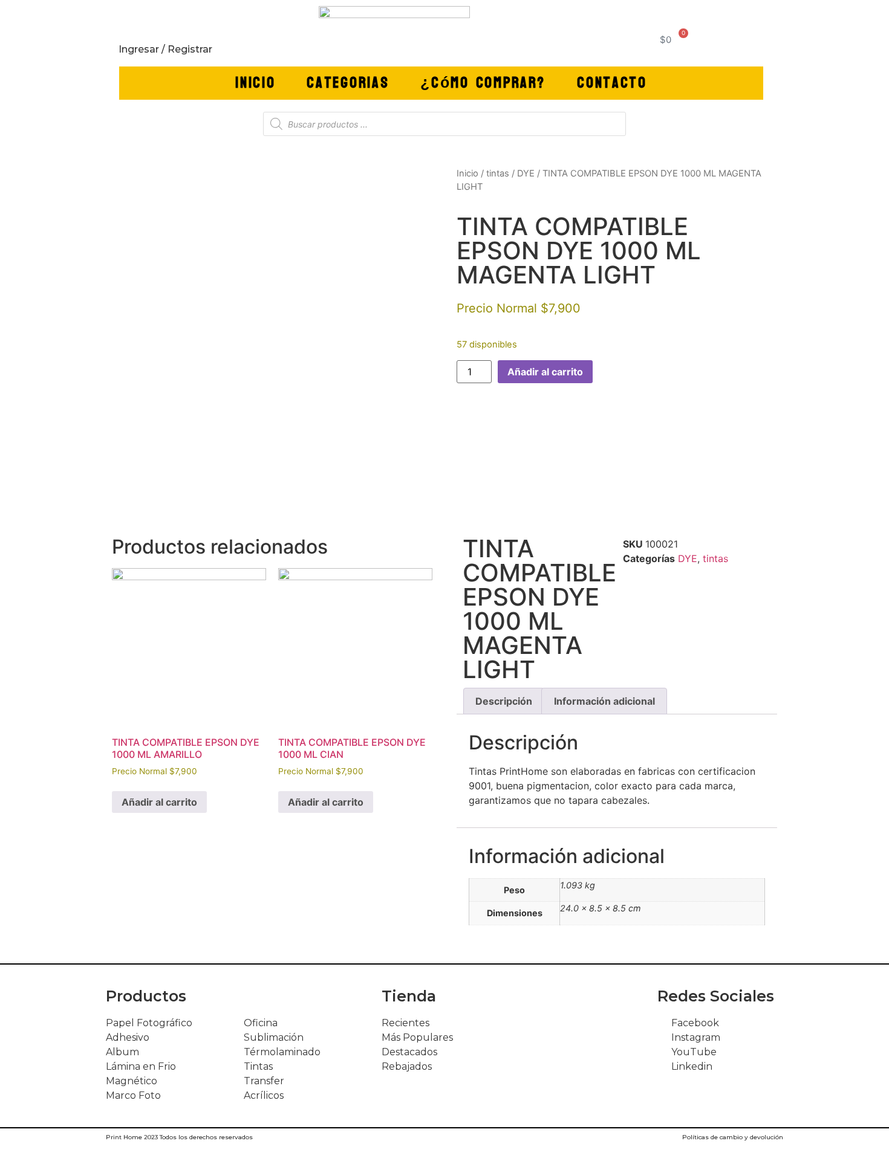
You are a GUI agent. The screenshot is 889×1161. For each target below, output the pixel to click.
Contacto (612, 83)
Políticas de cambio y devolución (732, 1137)
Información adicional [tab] (604, 701)
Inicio (255, 83)
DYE (526, 173)
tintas (497, 173)
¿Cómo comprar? (482, 83)
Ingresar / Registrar (165, 49)
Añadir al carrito (545, 372)
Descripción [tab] (503, 701)
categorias (348, 83)
